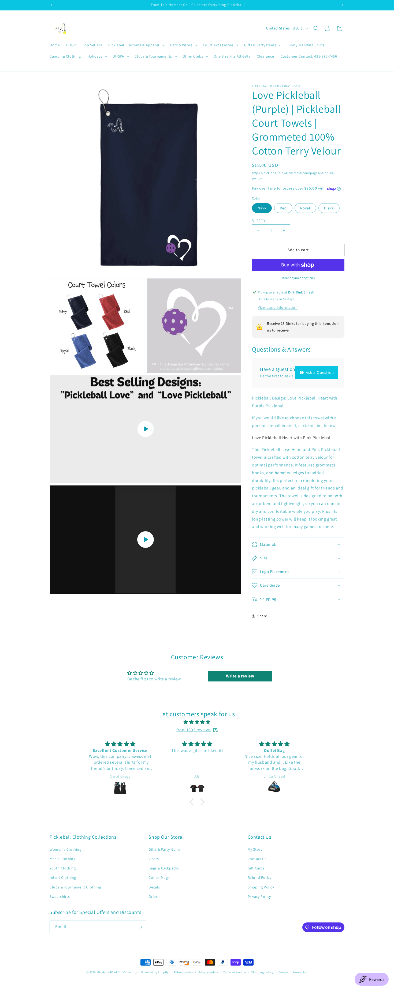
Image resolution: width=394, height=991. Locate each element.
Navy (262, 208)
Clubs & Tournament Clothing (75, 886)
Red (283, 208)
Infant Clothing (63, 877)
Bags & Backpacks (163, 867)
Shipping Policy (261, 886)
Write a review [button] (240, 676)
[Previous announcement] (51, 5)
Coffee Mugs (159, 877)
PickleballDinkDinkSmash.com (118, 972)
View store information (278, 307)
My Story (255, 849)
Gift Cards (256, 867)
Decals (154, 886)
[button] (135, 45)
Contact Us (257, 858)
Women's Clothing (65, 849)
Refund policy (183, 972)
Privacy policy (208, 972)
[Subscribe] (140, 927)
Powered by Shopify (155, 972)
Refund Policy (260, 877)
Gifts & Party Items (164, 849)
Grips (153, 896)
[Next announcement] (342, 5)
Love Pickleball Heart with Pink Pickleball (292, 437)
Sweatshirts (60, 896)
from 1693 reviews (193, 730)
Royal (305, 208)
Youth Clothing (63, 867)
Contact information (292, 972)
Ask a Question (319, 372)
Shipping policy (262, 972)
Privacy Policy (259, 896)
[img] (197, 722)
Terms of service (234, 972)
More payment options (298, 278)
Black (329, 208)
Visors (153, 858)
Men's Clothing (62, 858)
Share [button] (262, 615)
